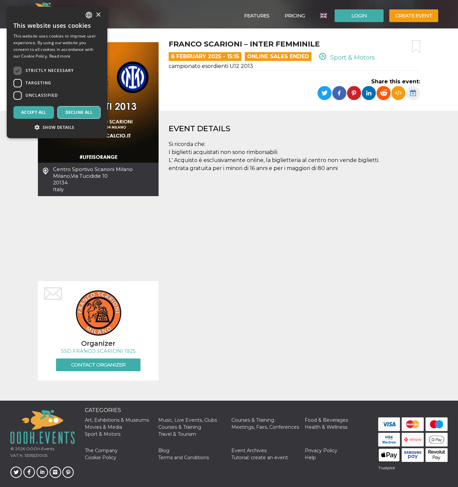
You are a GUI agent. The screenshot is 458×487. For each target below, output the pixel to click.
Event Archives (249, 451)
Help (310, 458)
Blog (163, 451)
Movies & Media (103, 427)
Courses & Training (252, 420)
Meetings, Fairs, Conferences (265, 427)
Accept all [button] (33, 112)
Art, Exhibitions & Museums (117, 420)
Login (359, 15)
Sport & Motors (352, 57)
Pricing (295, 15)
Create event (413, 15)
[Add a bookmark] (416, 46)
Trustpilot (386, 468)
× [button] (98, 14)
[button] (57, 127)
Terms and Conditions (183, 458)
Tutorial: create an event (259, 458)
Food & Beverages (326, 420)
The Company (101, 451)
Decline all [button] (79, 112)
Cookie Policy (100, 458)
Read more (60, 56)
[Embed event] (398, 93)
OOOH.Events (39, 448)
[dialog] (57, 72)
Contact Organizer (98, 364)
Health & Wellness (326, 427)
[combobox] (88, 15)
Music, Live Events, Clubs (187, 420)
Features (256, 15)
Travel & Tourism (177, 434)
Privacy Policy (321, 451)
